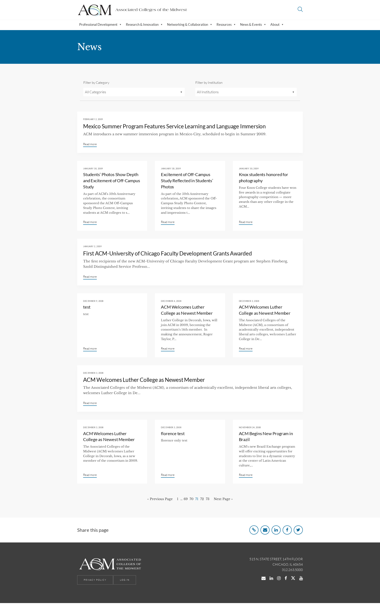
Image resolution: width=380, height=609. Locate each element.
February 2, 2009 (93, 119)
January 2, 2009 (92, 246)
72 (202, 499)
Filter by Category (96, 82)
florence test (172, 433)
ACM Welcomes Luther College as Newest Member (144, 379)
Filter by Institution (208, 82)
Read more (90, 144)
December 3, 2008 (249, 301)
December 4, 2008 (171, 301)
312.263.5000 (292, 570)
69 (186, 499)
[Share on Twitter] (298, 530)
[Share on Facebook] (287, 530)
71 (196, 499)
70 (191, 499)
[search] (300, 10)
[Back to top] (366, 596)
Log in (124, 580)
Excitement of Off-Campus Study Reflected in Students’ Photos (187, 180)
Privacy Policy (95, 580)
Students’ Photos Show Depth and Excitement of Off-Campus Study (111, 180)
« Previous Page (160, 499)
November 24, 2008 (250, 427)
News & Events (251, 24)
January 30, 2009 (93, 168)
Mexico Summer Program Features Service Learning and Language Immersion (174, 126)
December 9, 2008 (93, 301)
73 (207, 499)
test (86, 307)
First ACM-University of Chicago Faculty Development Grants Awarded (167, 253)
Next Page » (223, 499)
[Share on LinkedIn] (276, 530)
